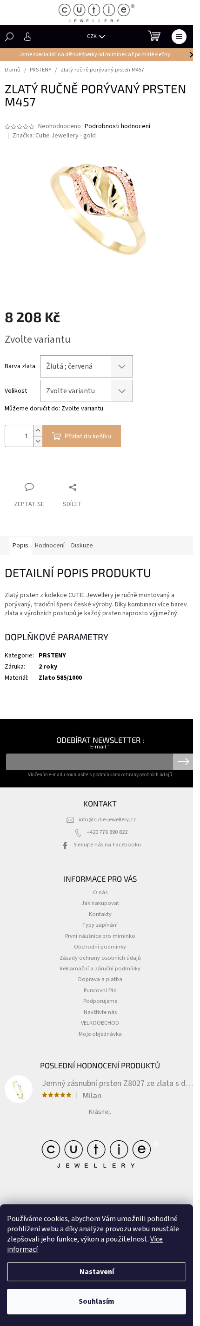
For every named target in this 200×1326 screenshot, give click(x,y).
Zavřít (54, 469)
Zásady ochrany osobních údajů (100, 958)
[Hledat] (9, 36)
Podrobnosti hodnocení (117, 126)
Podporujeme (100, 1001)
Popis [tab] (20, 545)
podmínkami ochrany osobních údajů (132, 774)
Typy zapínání (100, 925)
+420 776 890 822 (107, 832)
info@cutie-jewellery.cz (107, 819)
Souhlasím (96, 1301)
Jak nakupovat (100, 903)
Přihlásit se (183, 762)
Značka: (54, 135)
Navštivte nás (100, 1012)
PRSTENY (52, 655)
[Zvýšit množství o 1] (37, 430)
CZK (92, 36)
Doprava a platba (100, 979)
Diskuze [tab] (82, 545)
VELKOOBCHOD (100, 1023)
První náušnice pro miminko (100, 936)
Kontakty (100, 914)
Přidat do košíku (88, 436)
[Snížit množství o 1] (37, 441)
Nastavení (97, 1272)
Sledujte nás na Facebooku (107, 844)
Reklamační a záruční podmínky (100, 968)
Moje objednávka (100, 1034)
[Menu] (179, 36)
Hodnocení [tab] (50, 545)
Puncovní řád (100, 990)
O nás (100, 892)
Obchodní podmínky (100, 946)
